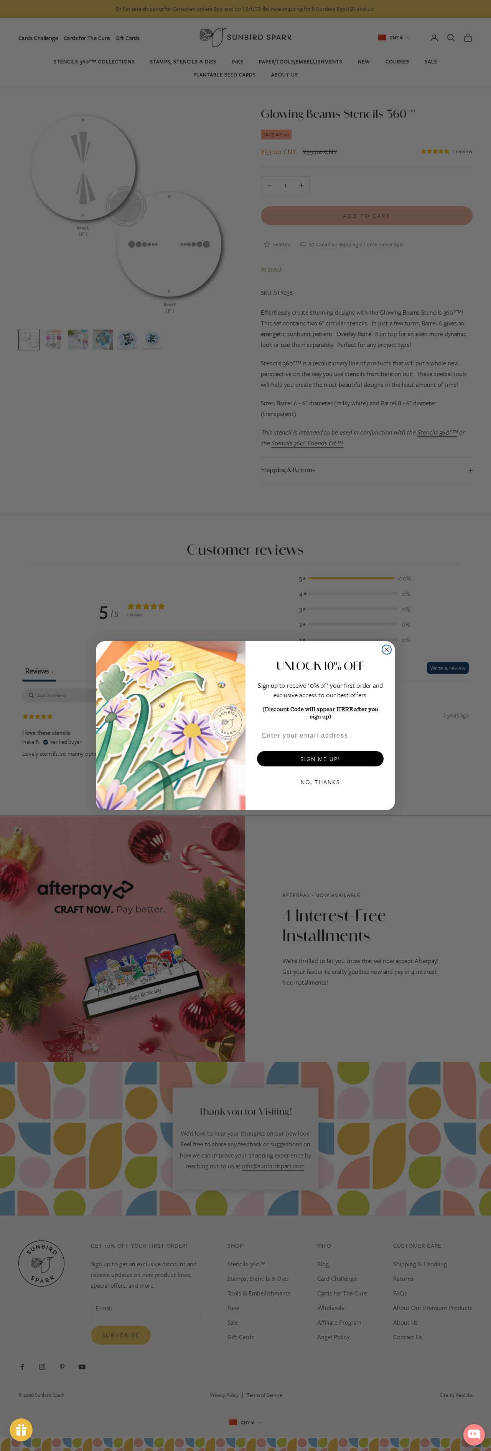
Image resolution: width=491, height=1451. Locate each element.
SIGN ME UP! (320, 759)
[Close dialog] (386, 649)
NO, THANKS (320, 782)
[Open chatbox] (474, 1435)
